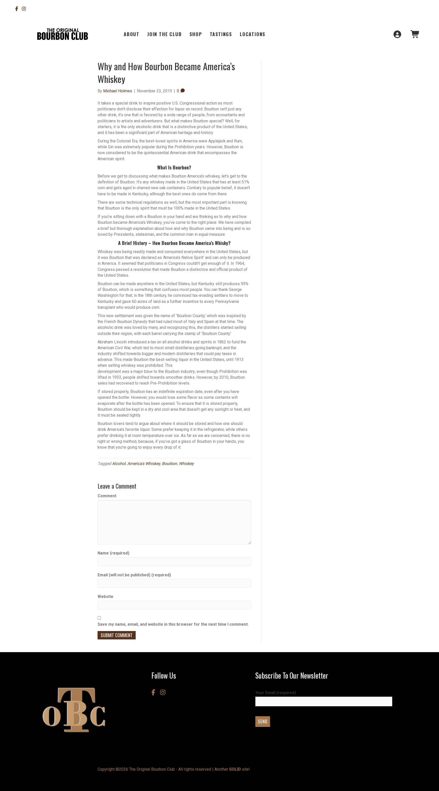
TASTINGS (221, 34)
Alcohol (119, 463)
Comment (107, 495)
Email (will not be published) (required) (134, 575)
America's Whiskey (143, 463)
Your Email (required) (275, 692)
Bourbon (169, 463)
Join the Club (164, 34)
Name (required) (113, 553)
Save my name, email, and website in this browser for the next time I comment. (173, 624)
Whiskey (186, 463)
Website (105, 596)
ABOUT (131, 34)
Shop (196, 34)
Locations (252, 34)
